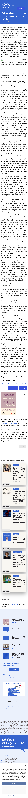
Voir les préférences (14, 792)
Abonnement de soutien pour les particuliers (18, 645)
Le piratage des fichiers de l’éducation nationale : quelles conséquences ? (19, 519)
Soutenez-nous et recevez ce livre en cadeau (19, 540)
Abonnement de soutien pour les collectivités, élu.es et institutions (18, 654)
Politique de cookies (13, 795)
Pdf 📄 (23, 388)
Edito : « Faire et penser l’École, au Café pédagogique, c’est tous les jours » (19, 473)
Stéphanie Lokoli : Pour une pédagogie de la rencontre (19, 582)
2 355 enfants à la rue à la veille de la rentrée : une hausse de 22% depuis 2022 (19, 496)
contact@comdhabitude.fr (11, 707)
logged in (15, 604)
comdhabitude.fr (8, 709)
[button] (25, 765)
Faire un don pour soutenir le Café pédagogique (18, 637)
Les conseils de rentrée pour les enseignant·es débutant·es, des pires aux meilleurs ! (19, 560)
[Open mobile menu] (18, 3)
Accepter (14, 783)
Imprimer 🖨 (13, 388)
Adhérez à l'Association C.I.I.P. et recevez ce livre (18, 620)
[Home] (9, 10)
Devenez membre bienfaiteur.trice (18, 628)
